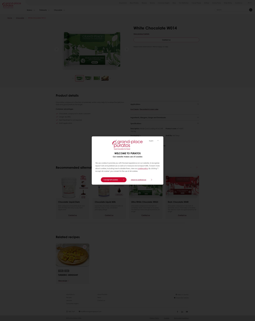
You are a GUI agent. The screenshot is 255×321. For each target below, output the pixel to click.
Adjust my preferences (138, 180)
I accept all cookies (110, 180)
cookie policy (143, 168)
